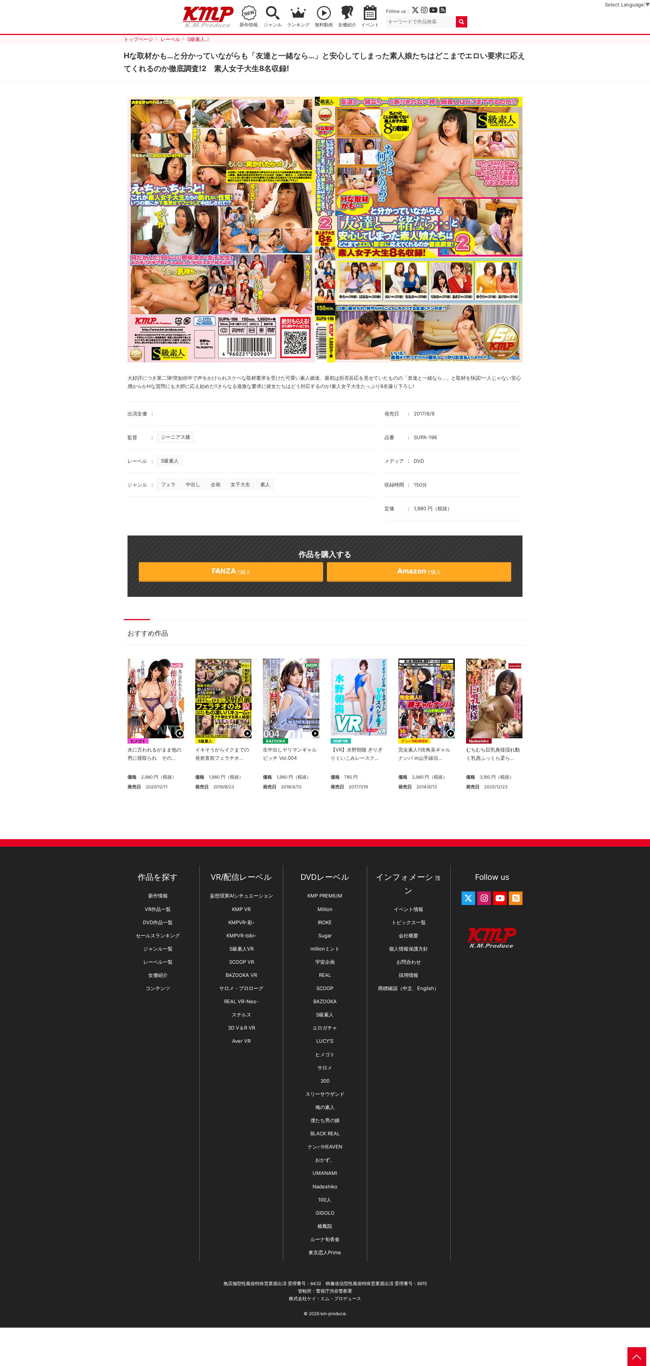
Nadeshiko (479, 741)
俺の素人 (325, 1107)
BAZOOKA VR (241, 975)
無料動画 (324, 24)
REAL (325, 975)
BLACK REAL (325, 1133)
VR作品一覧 (158, 909)
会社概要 (408, 935)
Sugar (325, 935)
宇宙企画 (325, 962)
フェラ (168, 484)
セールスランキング (158, 935)
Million (325, 909)
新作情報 (158, 896)
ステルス (241, 1015)
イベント (370, 24)
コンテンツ (158, 988)
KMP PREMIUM (324, 896)
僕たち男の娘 (325, 1120)
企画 (215, 484)
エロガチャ (325, 1028)
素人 (265, 484)
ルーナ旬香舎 (325, 1239)
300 (325, 1081)
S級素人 (170, 461)
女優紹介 (347, 24)
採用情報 (408, 975)
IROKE (325, 922)
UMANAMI (325, 1173)
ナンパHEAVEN (414, 741)
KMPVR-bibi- (241, 935)
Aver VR (241, 1041)
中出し (193, 484)
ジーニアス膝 (175, 437)
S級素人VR (241, 949)
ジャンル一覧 (158, 949)
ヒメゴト (138, 741)
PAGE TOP (636, 1356)
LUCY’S (324, 1041)
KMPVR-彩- (241, 922)
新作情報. (249, 24)
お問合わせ (408, 962)
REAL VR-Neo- (241, 1001)
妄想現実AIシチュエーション (241, 896)
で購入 (231, 571)
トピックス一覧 (409, 922)
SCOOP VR (241, 962)
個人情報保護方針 (408, 949)
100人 (324, 1200)
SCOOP (324, 988)
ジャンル (273, 24)
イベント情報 (408, 909)
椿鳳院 (324, 1226)
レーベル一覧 (158, 962)
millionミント (325, 949)
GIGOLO (325, 1213)
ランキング (298, 24)
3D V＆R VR (241, 1028)
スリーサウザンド (325, 1094)
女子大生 (240, 484)
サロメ (324, 1068)
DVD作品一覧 (158, 922)
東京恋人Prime (324, 1252)
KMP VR (341, 741)
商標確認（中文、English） (408, 988)
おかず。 (325, 1160)
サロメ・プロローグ (241, 988)
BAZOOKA (275, 741)
